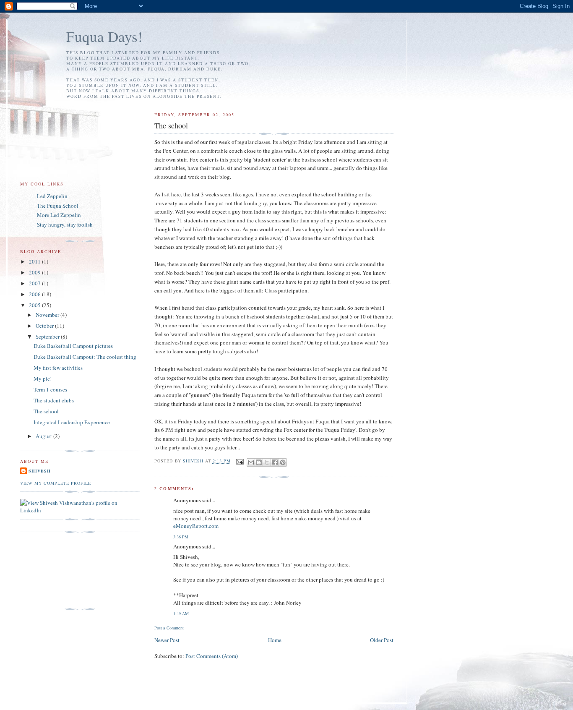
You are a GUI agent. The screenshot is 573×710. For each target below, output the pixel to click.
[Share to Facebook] (275, 462)
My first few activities (58, 367)
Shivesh (40, 471)
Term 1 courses (50, 389)
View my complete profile (55, 483)
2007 (35, 283)
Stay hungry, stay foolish (65, 224)
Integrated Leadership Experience (72, 422)
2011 (35, 261)
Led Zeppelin (52, 196)
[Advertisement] (58, 570)
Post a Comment (169, 628)
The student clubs (54, 400)
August (44, 436)
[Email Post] (239, 461)
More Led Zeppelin (59, 215)
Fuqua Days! (104, 36)
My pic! (43, 378)
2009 (35, 272)
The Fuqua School (57, 205)
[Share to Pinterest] (283, 462)
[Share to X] (267, 462)
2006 (35, 294)
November (48, 314)
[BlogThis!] (259, 462)
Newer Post (167, 640)
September (48, 336)
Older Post (381, 640)
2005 (35, 305)
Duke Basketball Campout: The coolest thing (85, 356)
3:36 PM (180, 537)
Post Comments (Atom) (211, 656)
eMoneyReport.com (196, 526)
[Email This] (251, 462)
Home (274, 640)
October (45, 325)
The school (46, 411)
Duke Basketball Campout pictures (73, 346)
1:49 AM (181, 613)
